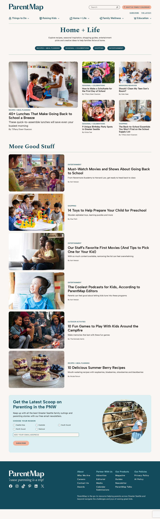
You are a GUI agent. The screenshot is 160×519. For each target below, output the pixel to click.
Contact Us (83, 483)
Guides (119, 479)
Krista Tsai (88, 132)
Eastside (42, 425)
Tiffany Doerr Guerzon (22, 129)
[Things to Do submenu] (28, 18)
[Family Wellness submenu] (123, 18)
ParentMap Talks (123, 487)
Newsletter (121, 483)
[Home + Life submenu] (88, 18)
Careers (81, 479)
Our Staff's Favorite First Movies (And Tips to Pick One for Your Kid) (108, 250)
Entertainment (116, 48)
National (42, 429)
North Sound (20, 429)
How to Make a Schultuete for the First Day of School (97, 89)
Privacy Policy (141, 475)
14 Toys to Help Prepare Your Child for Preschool (107, 210)
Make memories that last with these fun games (89, 335)
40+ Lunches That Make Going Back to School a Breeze (40, 116)
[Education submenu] (150, 18)
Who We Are (83, 475)
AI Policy (139, 479)
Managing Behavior (128, 85)
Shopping (123, 124)
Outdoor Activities (76, 322)
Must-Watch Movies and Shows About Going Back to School (109, 171)
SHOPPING (99, 48)
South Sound (66, 425)
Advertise (101, 475)
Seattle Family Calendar (138, 7)
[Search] (117, 7)
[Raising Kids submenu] (58, 18)
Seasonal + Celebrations (77, 48)
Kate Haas (124, 94)
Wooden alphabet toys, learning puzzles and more (90, 215)
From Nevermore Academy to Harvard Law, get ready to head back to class (102, 178)
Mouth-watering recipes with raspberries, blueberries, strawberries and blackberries (105, 372)
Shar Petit (73, 219)
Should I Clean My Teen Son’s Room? (134, 89)
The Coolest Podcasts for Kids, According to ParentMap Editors (104, 289)
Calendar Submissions (102, 488)
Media (99, 483)
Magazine (120, 475)
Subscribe (134, 13)
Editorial (100, 479)
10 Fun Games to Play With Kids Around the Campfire (103, 328)
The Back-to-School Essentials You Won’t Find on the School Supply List (134, 129)
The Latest (146, 13)
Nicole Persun (75, 376)
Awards (81, 487)
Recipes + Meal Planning (48, 48)
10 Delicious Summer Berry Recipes (96, 368)
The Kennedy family (77, 339)
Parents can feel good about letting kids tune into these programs (97, 295)
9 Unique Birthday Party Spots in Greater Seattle (97, 127)
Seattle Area (20, 425)
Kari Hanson (74, 182)
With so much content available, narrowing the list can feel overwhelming (100, 256)
